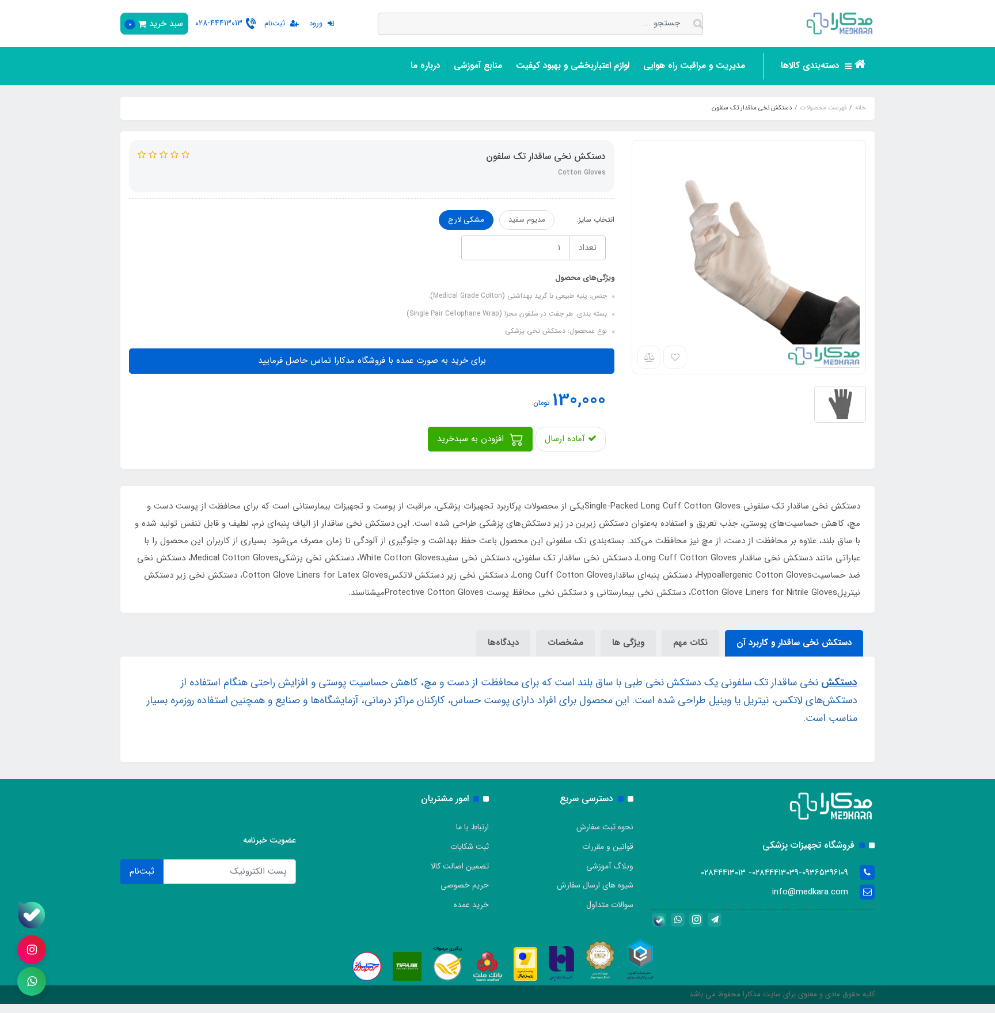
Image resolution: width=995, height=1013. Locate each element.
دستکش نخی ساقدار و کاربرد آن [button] (794, 643)
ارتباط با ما (472, 827)
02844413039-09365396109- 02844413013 (774, 872)
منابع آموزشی (478, 66)
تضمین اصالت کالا (460, 866)
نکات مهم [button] (690, 643)
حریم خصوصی (464, 885)
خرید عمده (471, 904)
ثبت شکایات (469, 846)
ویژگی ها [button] (628, 643)
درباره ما (425, 66)
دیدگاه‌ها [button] (503, 643)
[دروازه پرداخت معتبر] (525, 963)
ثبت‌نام (142, 871)
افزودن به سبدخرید (472, 439)
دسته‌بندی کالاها (811, 66)
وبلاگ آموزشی (609, 866)
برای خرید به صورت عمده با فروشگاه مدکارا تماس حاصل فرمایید (372, 360)
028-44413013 (218, 23)
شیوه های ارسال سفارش (595, 885)
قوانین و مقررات (607, 846)
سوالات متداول (609, 904)
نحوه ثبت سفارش (604, 827)
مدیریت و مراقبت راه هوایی (694, 66)
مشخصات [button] (565, 643)
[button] (154, 24)
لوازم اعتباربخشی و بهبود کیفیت (572, 66)
